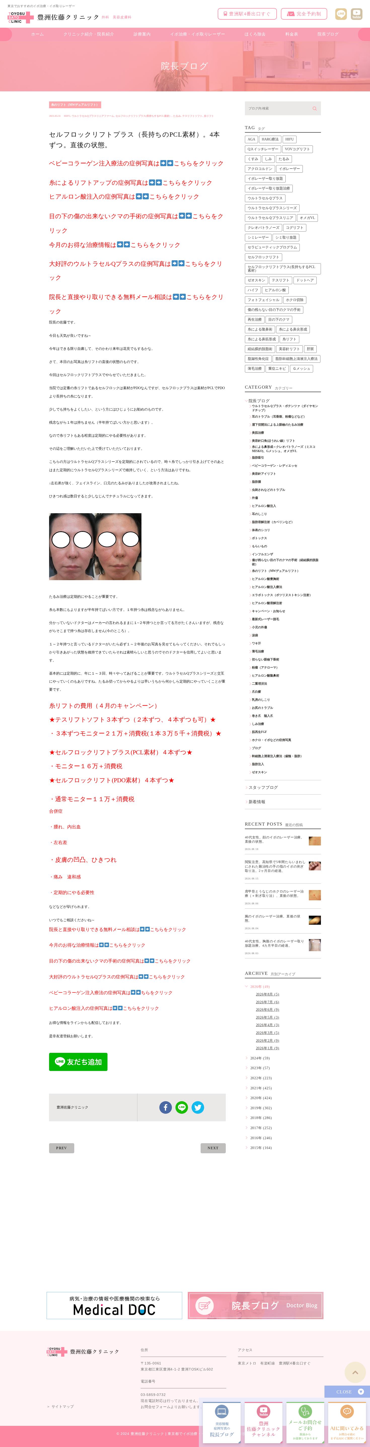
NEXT (213, 1148)
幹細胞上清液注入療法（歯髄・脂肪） (277, 756)
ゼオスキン (256, 280)
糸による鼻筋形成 (262, 339)
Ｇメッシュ (301, 368)
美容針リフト (289, 349)
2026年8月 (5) (267, 994)
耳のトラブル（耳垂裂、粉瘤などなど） (279, 416)
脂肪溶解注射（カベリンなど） (273, 522)
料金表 (291, 34)
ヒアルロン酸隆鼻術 (265, 675)
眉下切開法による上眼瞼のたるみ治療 (277, 424)
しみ (268, 159)
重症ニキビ (277, 368)
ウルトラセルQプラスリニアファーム (93, 116)
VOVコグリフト (297, 149)
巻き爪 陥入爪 (262, 716)
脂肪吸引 (258, 457)
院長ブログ (328, 34)
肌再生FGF (259, 732)
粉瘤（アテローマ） (265, 667)
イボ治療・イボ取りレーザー (197, 34)
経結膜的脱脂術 (260, 349)
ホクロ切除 (295, 300)
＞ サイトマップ (60, 1407)
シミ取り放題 (286, 237)
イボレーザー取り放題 (265, 178)
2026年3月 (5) (267, 1033)
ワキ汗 (256, 643)
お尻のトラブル (262, 708)
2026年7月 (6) (267, 1002)
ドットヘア (305, 280)
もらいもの (259, 546)
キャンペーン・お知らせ (268, 611)
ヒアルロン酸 (275, 290)
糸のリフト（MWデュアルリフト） (75, 104)
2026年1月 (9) (267, 1048)
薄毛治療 (255, 368)
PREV (61, 1148)
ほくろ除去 (255, 34)
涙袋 (255, 635)
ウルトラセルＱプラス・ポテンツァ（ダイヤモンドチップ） (285, 408)
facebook (165, 1107)
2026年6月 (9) (267, 1010)
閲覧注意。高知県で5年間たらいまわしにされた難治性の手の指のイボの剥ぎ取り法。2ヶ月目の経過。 (275, 866)
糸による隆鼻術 (260, 329)
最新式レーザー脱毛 (265, 619)
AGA (251, 139)
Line (181, 1107)
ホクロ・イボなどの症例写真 (271, 740)
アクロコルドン (260, 169)
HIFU (67, 116)
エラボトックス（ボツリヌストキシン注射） (282, 595)
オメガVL (307, 218)
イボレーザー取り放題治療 (269, 188)
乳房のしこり (261, 699)
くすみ (253, 159)
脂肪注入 (258, 764)
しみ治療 (258, 724)
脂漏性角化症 (258, 359)
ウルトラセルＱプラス (265, 198)
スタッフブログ (263, 787)
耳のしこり (259, 514)
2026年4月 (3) (267, 1025)
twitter (198, 1107)
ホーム (37, 34)
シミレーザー (258, 237)
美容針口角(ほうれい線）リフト (273, 440)
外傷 (255, 498)
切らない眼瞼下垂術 (265, 659)
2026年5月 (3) (267, 1017)
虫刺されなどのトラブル (268, 490)
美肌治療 (258, 432)
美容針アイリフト (264, 473)
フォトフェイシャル (263, 300)
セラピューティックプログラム (272, 247)
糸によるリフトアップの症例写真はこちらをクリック (131, 182)
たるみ (177, 116)
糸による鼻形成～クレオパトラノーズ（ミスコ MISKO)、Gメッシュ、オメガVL (285, 449)
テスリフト (280, 280)
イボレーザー (289, 169)
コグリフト (295, 228)
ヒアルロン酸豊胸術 (265, 579)
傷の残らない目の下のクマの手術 (274, 310)
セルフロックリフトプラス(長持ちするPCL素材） (144, 116)
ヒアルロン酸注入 (264, 506)
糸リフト (209, 116)
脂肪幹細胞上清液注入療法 (296, 359)
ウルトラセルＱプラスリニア (270, 218)
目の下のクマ (278, 319)
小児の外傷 (259, 627)
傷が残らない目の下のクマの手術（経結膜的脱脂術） (285, 562)
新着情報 (257, 802)
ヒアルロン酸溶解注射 (267, 603)
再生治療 (255, 319)
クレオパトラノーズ (263, 228)
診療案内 (142, 34)
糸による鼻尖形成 (293, 329)
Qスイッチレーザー (263, 149)
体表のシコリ (261, 530)
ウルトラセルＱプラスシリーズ (272, 208)
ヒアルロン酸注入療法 (267, 587)
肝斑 (310, 349)
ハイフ (253, 290)
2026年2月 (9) (267, 1041)
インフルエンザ (262, 554)
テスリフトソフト (192, 116)
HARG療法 (270, 139)
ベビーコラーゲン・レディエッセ (274, 465)
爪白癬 (256, 691)
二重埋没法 (259, 683)
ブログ (256, 748)
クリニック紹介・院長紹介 (88, 34)
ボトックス (259, 538)
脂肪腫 (256, 482)
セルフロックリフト (263, 257)
